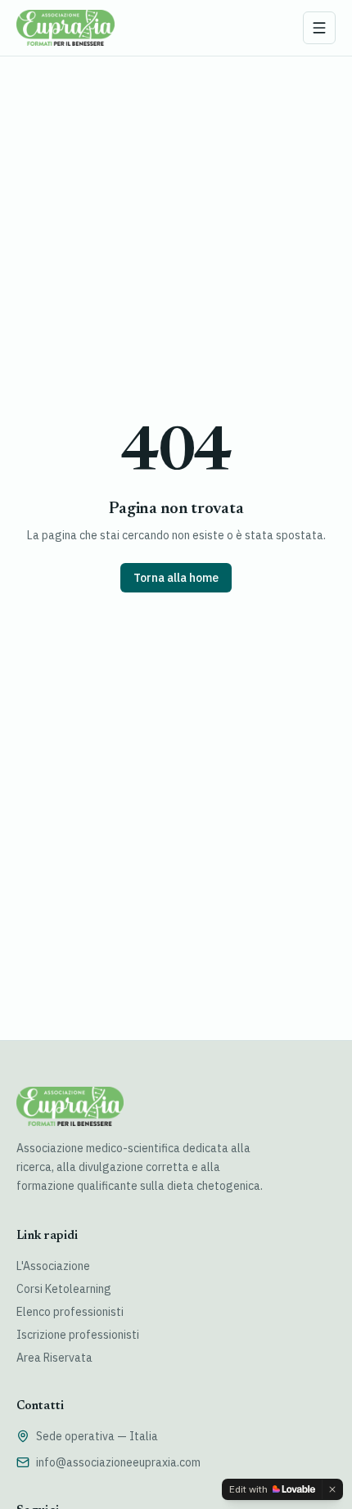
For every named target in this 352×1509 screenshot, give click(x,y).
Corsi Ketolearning (63, 1289)
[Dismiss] (332, 1489)
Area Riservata (54, 1357)
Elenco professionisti (70, 1311)
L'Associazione (53, 1266)
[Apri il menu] (319, 27)
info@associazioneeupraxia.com (118, 1462)
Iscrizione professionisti (77, 1334)
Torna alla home (176, 577)
